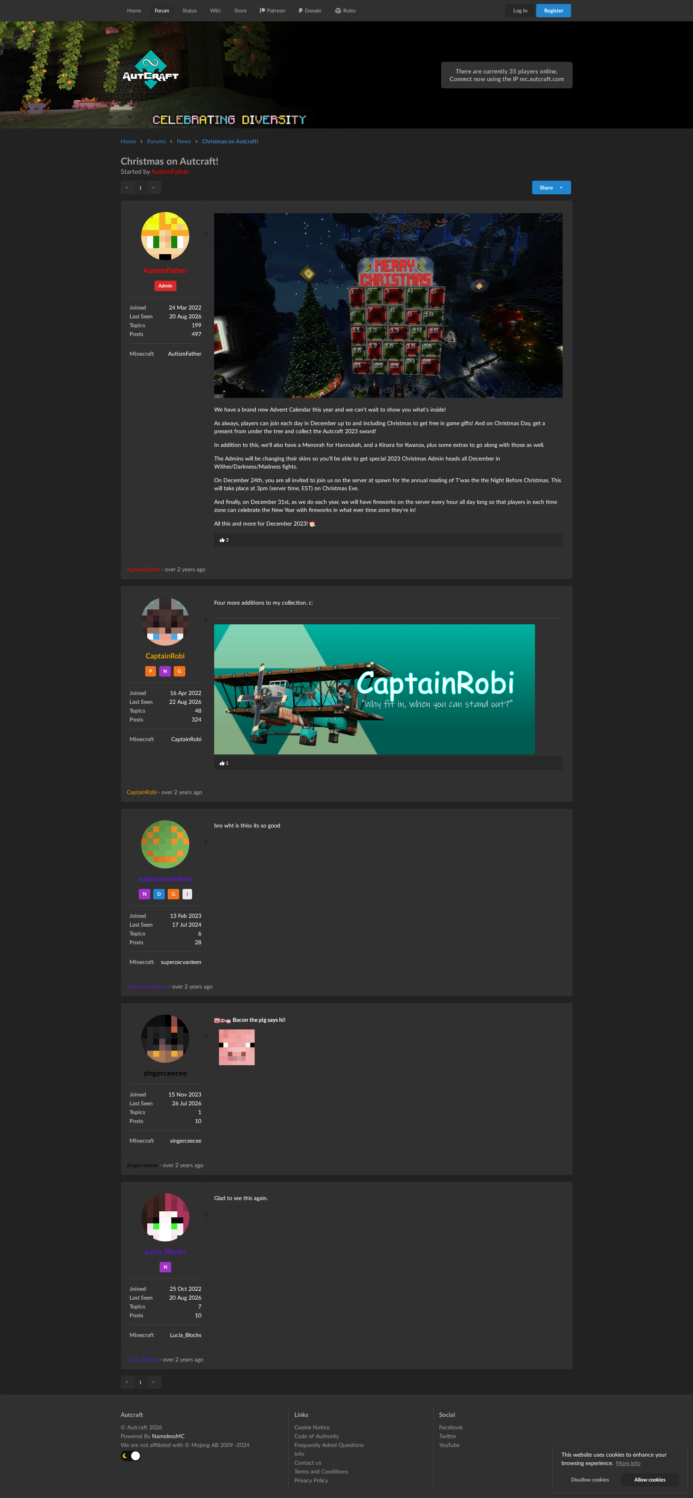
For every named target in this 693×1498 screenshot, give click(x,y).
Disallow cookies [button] (590, 1480)
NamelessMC (168, 1436)
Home (134, 10)
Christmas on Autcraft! (230, 141)
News (184, 141)
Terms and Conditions (321, 1471)
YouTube (449, 1444)
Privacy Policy (311, 1480)
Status (189, 10)
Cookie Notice (312, 1427)
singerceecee (165, 1072)
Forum (162, 10)
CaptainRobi (165, 655)
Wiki (215, 10)
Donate (313, 10)
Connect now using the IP (507, 78)
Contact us (307, 1462)
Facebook (451, 1427)
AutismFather (170, 171)
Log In (520, 10)
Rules (349, 10)
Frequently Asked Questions (329, 1444)
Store (240, 10)
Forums (156, 141)
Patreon (276, 10)
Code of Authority (316, 1436)
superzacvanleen (165, 878)
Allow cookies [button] (650, 1480)
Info (299, 1453)
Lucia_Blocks (165, 1251)
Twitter (447, 1436)
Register (553, 10)
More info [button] (628, 1462)
